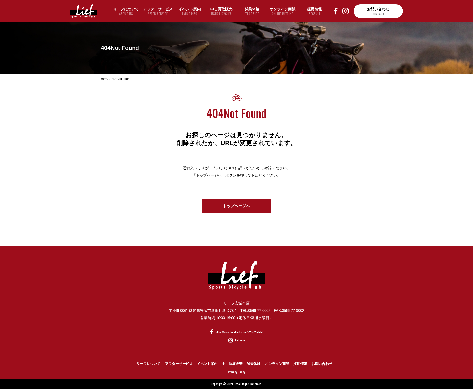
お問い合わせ (322, 364)
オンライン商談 (277, 364)
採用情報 (300, 364)
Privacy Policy (236, 372)
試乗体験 (254, 364)
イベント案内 (207, 364)
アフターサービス (179, 364)
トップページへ (236, 206)
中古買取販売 (232, 364)
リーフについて (148, 364)
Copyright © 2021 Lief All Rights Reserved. (236, 384)
